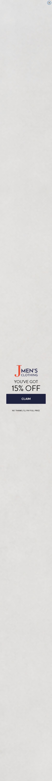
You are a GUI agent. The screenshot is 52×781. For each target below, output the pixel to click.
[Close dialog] (49, 3)
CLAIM (26, 399)
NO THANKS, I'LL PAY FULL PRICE (26, 410)
